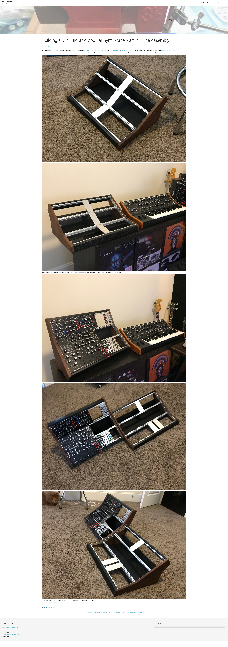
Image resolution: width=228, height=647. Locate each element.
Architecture (202, 2)
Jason (49, 46)
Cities (225, 2)
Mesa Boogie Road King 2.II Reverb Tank (11, 627)
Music (208, 2)
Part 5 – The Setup (126, 50)
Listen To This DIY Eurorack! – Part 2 (10, 631)
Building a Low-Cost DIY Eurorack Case (11, 634)
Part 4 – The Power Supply (51, 602)
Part (110, 50)
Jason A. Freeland (7, 2)
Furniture (213, 2)
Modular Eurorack (49, 607)
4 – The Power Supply (115, 50)
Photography (219, 2)
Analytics (196, 2)
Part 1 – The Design (87, 50)
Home (191, 2)
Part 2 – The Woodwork (97, 50)
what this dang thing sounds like (169, 50)
